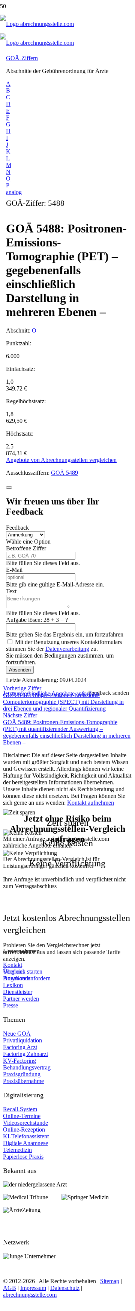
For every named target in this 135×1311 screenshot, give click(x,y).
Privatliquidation (22, 1040)
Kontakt (12, 965)
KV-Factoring (19, 1060)
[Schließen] (9, 487)
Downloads (16, 978)
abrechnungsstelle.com (30, 1294)
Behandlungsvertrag (27, 1067)
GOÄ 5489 (64, 472)
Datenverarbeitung (67, 649)
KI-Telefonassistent (26, 1136)
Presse (10, 1005)
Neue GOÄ (17, 1033)
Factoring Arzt (20, 1047)
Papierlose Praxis (23, 1156)
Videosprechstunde (25, 1123)
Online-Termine (21, 1116)
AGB (9, 1288)
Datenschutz (65, 1288)
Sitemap (109, 1281)
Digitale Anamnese (25, 1143)
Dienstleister (17, 992)
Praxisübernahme (23, 1081)
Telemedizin (17, 1150)
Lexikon (13, 985)
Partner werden (21, 998)
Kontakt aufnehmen (90, 802)
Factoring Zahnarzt (25, 1054)
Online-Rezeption (24, 1129)
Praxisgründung (21, 1074)
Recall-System (20, 1109)
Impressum (33, 1288)
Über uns (14, 971)
